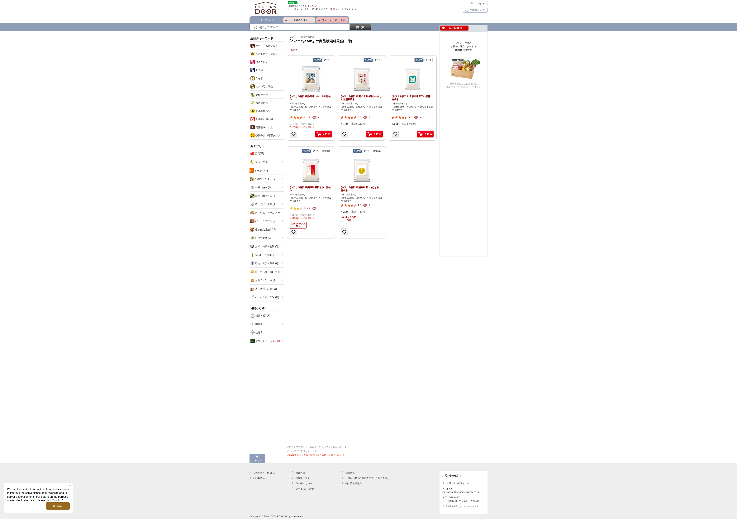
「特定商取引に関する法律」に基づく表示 (367, 478)
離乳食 (259, 324)
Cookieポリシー (304, 483)
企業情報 (350, 472)
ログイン (479, 3)
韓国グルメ (261, 62)
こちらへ (314, 6)
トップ (290, 37)
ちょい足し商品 (264, 86)
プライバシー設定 (305, 489)
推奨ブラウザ (302, 478)
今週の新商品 (262, 111)
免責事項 (300, 472)
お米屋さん (261, 102)
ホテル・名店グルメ (266, 45)
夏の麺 (259, 70)
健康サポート (262, 94)
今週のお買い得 (264, 119)
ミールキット (261, 170)
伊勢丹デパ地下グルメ (267, 135)
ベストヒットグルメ (266, 53)
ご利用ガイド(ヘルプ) (264, 472)
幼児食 (259, 332)
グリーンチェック (268, 340)
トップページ (267, 20)
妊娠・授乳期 (262, 315)
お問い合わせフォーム (457, 483)
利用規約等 (259, 478)
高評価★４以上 (264, 127)
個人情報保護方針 (354, 483)
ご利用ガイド (476, 10)
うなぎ (259, 78)
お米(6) (294, 49)
